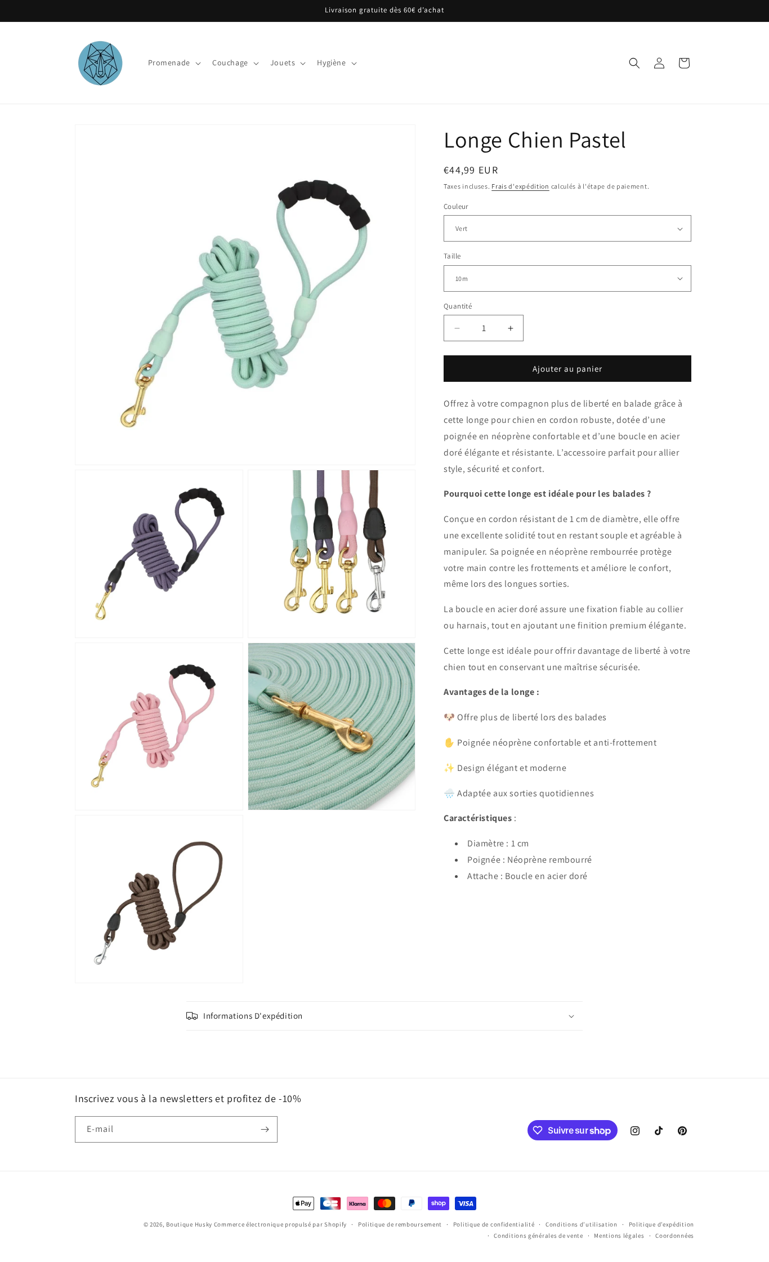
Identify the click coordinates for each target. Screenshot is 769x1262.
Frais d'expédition (520, 186)
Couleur (456, 206)
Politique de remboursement (400, 1224)
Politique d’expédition (661, 1224)
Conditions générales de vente (538, 1235)
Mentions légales (619, 1235)
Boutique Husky (189, 1224)
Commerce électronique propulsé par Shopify (280, 1224)
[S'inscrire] (264, 1129)
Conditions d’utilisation (582, 1224)
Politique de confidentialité (494, 1224)
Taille (452, 256)
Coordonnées (674, 1235)
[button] (173, 62)
